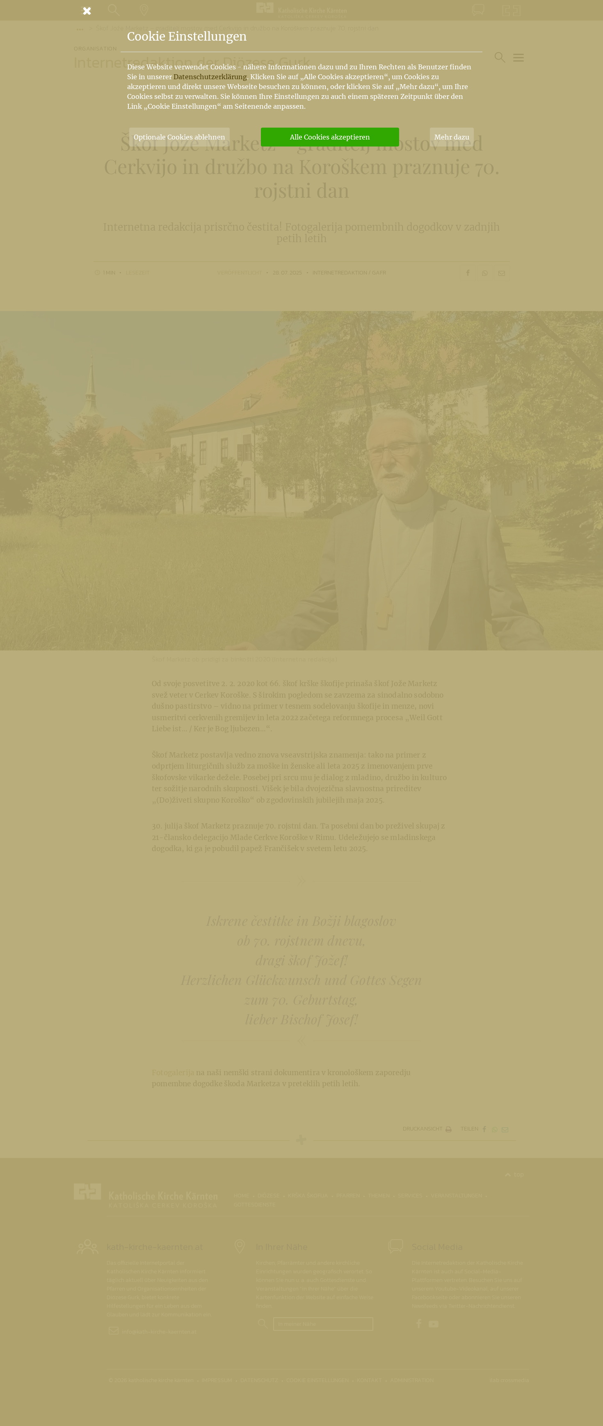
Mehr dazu (451, 137)
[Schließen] (301, 10)
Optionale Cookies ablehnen (179, 137)
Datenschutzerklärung (210, 77)
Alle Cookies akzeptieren (330, 137)
